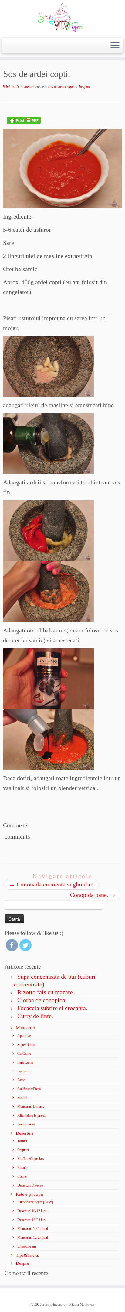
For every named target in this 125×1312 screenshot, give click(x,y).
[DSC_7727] (49, 530)
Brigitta (84, 87)
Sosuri (29, 87)
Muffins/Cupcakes (30, 1159)
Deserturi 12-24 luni (31, 1220)
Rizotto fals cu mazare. (45, 992)
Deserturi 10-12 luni (31, 1211)
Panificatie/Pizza (29, 1089)
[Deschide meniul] (115, 45)
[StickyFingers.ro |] (62, 18)
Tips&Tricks (27, 1255)
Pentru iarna (26, 1124)
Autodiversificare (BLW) (35, 1202)
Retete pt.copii (29, 1194)
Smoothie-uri (26, 1246)
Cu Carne (24, 1053)
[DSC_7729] (49, 678)
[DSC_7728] (48, 591)
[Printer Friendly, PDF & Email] (24, 120)
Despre (22, 1263)
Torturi (22, 1141)
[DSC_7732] (48, 738)
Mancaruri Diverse (30, 1106)
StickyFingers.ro (54, 1304)
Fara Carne (25, 1062)
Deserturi (24, 1133)
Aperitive (24, 1036)
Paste (21, 1080)
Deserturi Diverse (30, 1185)
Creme (22, 1176)
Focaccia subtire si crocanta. (52, 1008)
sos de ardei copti (61, 87)
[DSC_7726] (48, 443)
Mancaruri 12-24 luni (32, 1237)
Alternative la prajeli (31, 1115)
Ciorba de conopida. (42, 1000)
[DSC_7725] (48, 365)
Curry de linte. (35, 1016)
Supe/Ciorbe (26, 1044)
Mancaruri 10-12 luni (32, 1229)
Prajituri (23, 1150)
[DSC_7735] (62, 167)
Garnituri (23, 1071)
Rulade (22, 1167)
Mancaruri (25, 1027)
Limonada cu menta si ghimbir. (51, 884)
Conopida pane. (93, 894)
